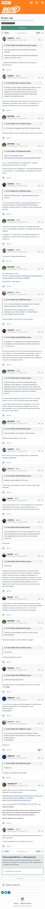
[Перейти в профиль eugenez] (4, 39)
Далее (38, 32)
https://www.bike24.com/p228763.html (19, 800)
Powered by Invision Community (22, 906)
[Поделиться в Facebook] (9, 892)
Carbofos (23, 123)
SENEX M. (11, 698)
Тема (16, 903)
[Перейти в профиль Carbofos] (4, 185)
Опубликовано (17, 40)
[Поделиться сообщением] (41, 40)
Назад (6, 32)
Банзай (10, 498)
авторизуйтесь (23, 862)
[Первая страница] (2, 33)
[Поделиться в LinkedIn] (2, 892)
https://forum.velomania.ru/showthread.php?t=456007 (24, 158)
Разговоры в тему (28, 20)
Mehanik (22, 151)
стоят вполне (25, 203)
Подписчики (20, 878)
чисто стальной (34, 207)
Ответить (22, 28)
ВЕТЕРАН (11, 116)
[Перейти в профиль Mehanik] (4, 293)
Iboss (7, 20)
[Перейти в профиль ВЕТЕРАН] (4, 117)
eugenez (10, 38)
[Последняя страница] (42, 33)
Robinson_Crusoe (25, 45)
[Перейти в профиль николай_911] (4, 785)
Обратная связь (25, 903)
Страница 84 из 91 (22, 33)
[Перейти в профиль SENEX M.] (4, 699)
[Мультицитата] (3, 69)
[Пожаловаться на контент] (39, 40)
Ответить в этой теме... (13, 871)
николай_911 (12, 784)
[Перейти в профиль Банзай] (4, 499)
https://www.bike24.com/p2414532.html (21, 796)
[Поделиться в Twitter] (5, 892)
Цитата (8, 69)
